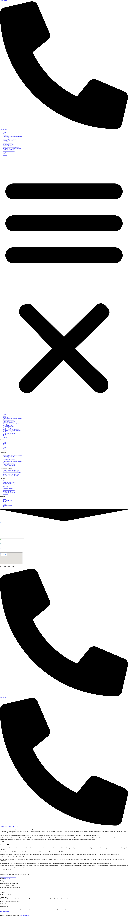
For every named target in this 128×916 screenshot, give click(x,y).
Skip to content (3, 0)
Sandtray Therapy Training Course (11, 147)
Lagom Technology (24, 915)
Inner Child (5, 486)
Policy (4, 152)
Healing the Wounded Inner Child (11, 141)
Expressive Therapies (8, 140)
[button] (64, 285)
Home (4, 132)
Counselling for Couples (8, 137)
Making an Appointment (8, 144)
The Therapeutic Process (9, 149)
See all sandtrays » (4, 911)
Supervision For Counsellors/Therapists (12, 148)
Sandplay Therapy (7, 145)
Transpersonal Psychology (9, 151)
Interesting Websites (7, 143)
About (4, 133)
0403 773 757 (7, 878)
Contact (5, 155)
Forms (4, 153)
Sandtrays (5, 135)
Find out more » (3, 889)
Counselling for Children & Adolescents (12, 136)
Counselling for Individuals (9, 139)
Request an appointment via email (8, 877)
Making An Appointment (9, 459)
